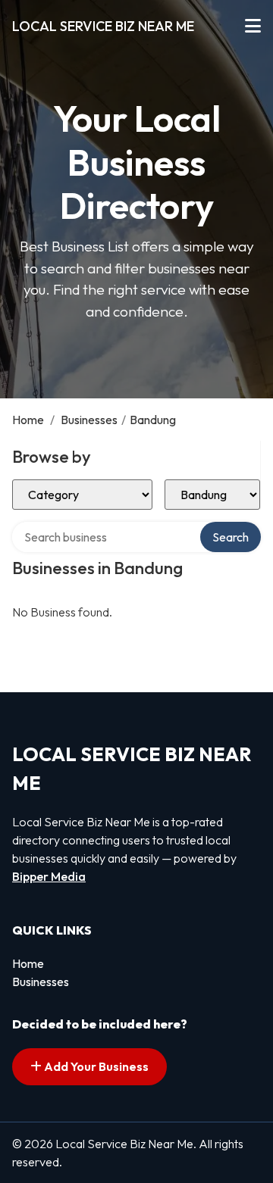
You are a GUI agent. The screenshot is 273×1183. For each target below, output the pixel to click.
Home (28, 419)
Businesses (89, 419)
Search (230, 537)
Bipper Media (49, 876)
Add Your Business (95, 1066)
